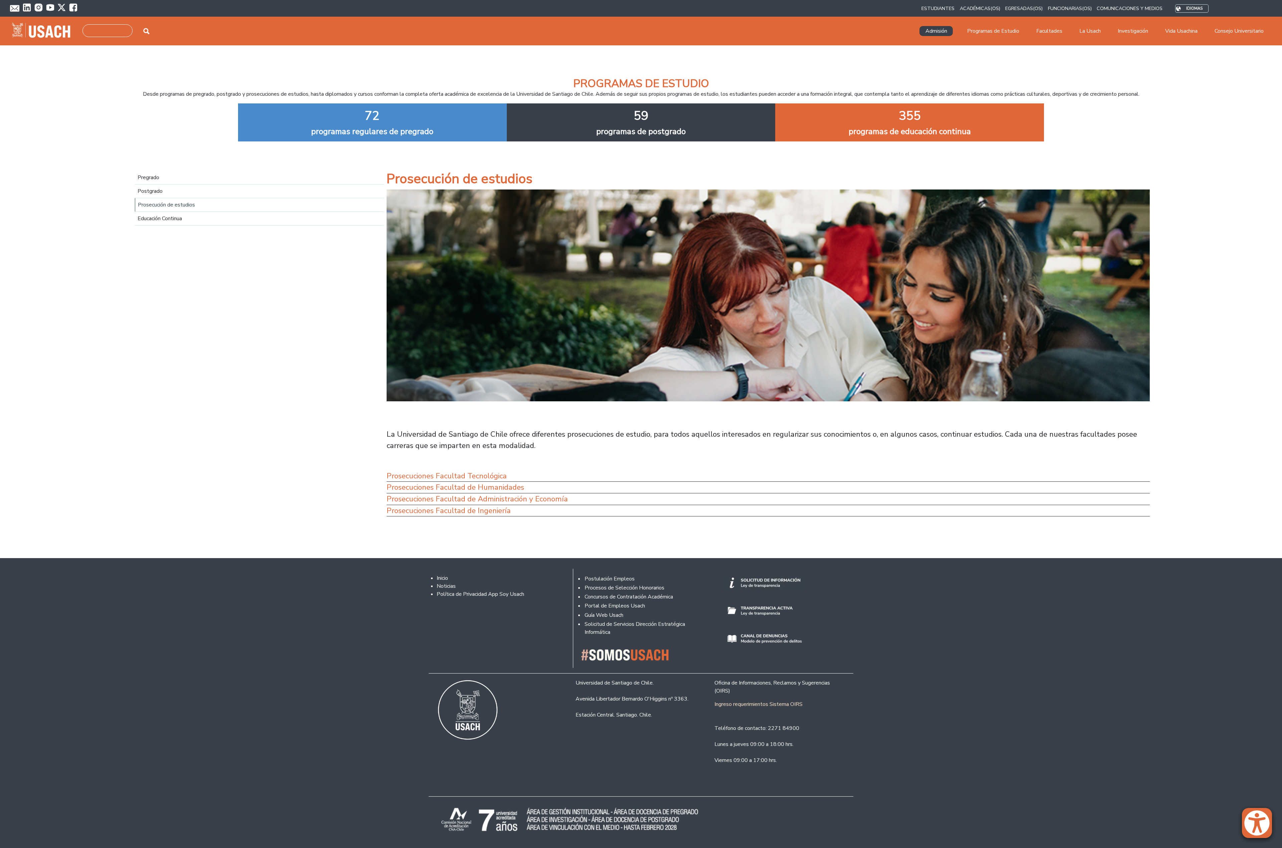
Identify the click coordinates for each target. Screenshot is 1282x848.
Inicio (442, 578)
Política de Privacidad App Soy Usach (480, 594)
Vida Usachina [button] (1181, 31)
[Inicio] (44, 31)
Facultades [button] (1049, 31)
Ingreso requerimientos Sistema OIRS (758, 704)
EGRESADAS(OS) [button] (1024, 8)
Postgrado (150, 191)
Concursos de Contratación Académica (629, 596)
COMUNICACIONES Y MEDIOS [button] (1129, 8)
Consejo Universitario (1239, 31)
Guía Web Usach (604, 615)
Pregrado (148, 177)
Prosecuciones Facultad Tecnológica (447, 476)
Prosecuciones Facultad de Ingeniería (449, 510)
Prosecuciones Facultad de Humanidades (455, 487)
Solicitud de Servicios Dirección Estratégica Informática (635, 628)
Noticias (446, 586)
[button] (1260, 826)
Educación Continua (160, 218)
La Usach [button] (1090, 31)
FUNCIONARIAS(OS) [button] (1070, 8)
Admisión (936, 31)
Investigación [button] (1133, 31)
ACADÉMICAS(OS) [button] (980, 8)
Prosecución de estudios (166, 204)
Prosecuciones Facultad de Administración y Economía (477, 499)
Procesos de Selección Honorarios (624, 587)
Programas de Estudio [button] (993, 31)
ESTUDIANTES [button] (937, 8)
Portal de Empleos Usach (615, 605)
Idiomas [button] (1194, 8)
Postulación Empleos (610, 578)
